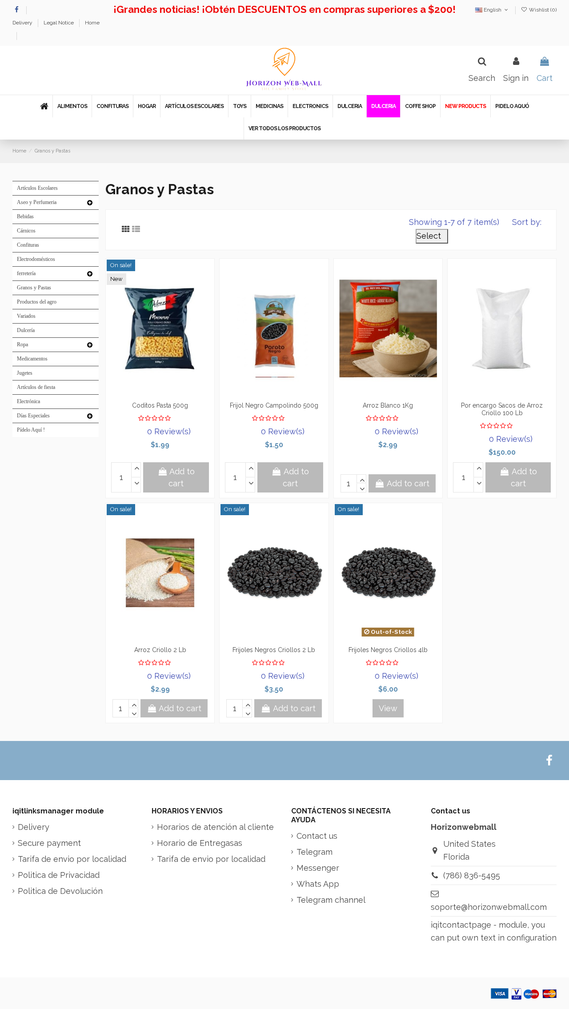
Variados (26, 316)
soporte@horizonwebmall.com (489, 907)
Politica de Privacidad (59, 875)
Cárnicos (26, 231)
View (388, 708)
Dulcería (26, 330)
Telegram (315, 852)
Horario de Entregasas (199, 843)
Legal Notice (59, 23)
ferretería (26, 273)
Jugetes (24, 373)
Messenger (318, 868)
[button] (72, 106)
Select (432, 235)
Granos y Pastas (34, 287)
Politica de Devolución (60, 891)
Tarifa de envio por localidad (72, 859)
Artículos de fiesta (36, 387)
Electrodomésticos (36, 259)
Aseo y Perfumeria (36, 202)
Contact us (317, 836)
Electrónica (28, 401)
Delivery (23, 23)
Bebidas (25, 216)
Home (92, 23)
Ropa (22, 344)
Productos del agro (36, 302)
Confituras (28, 245)
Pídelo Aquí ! (31, 430)
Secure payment (49, 843)
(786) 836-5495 (471, 875)
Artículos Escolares (37, 188)
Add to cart (181, 477)
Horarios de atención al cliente (215, 827)
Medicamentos (32, 359)
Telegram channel (331, 900)
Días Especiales (33, 415)
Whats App (318, 884)
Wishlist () (542, 10)
